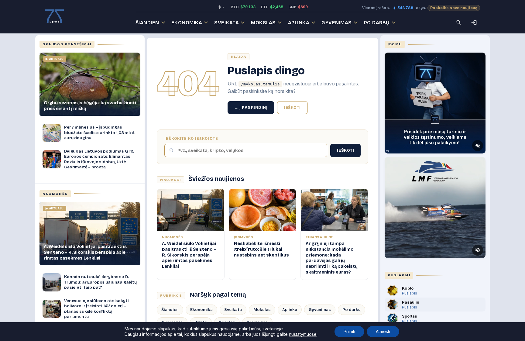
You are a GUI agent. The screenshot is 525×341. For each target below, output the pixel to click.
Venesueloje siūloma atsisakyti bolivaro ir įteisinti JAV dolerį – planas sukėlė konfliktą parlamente (96, 308)
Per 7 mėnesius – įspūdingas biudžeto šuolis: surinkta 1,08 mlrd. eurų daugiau (99, 132)
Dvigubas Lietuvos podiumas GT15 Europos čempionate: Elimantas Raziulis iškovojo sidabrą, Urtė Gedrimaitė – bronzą (99, 159)
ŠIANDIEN (147, 23)
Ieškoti (292, 107)
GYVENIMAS (336, 23)
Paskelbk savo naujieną (453, 7)
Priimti (349, 331)
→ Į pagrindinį (250, 107)
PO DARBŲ (377, 23)
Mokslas (262, 309)
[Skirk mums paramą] (435, 103)
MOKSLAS (263, 23)
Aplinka (289, 309)
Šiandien (170, 309)
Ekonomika (201, 309)
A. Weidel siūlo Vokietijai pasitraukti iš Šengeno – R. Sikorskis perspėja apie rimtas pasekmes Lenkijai (85, 252)
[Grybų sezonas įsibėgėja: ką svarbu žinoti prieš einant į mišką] (89, 84)
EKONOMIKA (186, 23)
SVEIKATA (226, 23)
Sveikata (233, 309)
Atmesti (383, 331)
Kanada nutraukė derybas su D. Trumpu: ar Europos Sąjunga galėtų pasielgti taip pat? (100, 282)
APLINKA (299, 23)
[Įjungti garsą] (477, 145)
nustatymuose (303, 334)
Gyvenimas (320, 309)
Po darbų (351, 309)
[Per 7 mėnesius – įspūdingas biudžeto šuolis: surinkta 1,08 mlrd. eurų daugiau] (52, 133)
